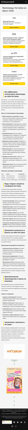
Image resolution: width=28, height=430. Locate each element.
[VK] (14, 422)
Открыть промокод (14, 27)
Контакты (24, 413)
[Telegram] (18, 422)
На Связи (12, 101)
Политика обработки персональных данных (11, 413)
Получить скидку (14, 46)
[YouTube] (21, 422)
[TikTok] (12, 426)
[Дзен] (16, 426)
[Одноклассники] (25, 422)
